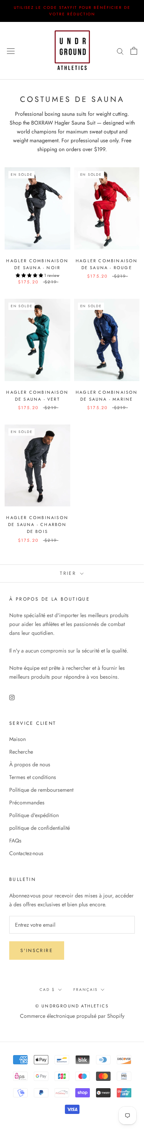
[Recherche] (120, 50)
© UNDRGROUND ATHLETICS (72, 1006)
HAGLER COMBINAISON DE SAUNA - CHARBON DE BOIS (37, 524)
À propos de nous (29, 764)
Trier (69, 573)
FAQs (15, 840)
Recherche (21, 752)
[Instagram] (12, 697)
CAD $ (47, 989)
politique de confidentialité (39, 828)
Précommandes (27, 802)
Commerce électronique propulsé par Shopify (72, 1016)
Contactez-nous (26, 853)
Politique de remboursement (41, 790)
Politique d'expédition (34, 815)
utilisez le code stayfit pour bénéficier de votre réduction (72, 11)
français (85, 989)
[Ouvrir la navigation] (11, 51)
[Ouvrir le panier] (134, 51)
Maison (17, 739)
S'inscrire (36, 950)
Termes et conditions (32, 777)
